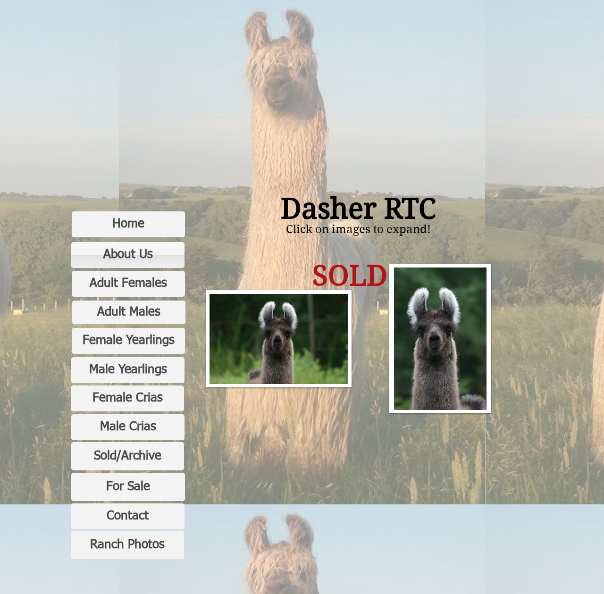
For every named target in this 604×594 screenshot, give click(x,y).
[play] (328, 375)
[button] (279, 338)
